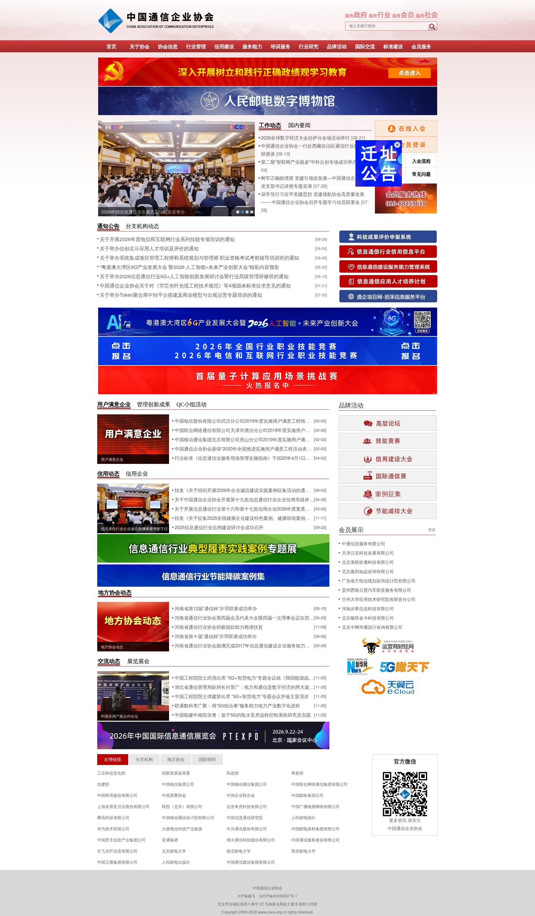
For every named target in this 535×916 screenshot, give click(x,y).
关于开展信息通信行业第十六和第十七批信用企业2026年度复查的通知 (244, 508)
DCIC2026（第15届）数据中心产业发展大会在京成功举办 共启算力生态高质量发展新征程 (251, 212)
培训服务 (280, 46)
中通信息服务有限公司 (363, 543)
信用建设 (224, 46)
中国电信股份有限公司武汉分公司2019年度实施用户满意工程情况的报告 (244, 420)
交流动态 (109, 661)
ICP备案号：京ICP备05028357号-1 (267, 895)
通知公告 (108, 226)
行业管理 (196, 46)
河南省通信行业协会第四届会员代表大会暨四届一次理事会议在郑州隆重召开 (244, 617)
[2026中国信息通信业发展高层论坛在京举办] (176, 168)
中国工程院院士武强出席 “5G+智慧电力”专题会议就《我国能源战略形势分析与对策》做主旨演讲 (244, 677)
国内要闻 (299, 125)
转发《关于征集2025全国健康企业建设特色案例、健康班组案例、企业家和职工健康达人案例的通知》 (244, 518)
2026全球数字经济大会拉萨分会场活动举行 (306, 137)
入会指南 (390, 174)
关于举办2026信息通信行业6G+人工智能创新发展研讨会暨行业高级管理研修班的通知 (194, 276)
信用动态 (108, 474)
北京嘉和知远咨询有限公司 (368, 571)
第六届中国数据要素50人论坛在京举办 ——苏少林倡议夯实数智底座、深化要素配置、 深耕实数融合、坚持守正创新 (237, 212)
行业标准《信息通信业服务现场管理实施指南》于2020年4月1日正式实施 (244, 458)
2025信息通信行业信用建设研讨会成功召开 (219, 527)
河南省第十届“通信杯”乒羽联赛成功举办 (216, 636)
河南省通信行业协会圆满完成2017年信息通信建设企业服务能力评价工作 (244, 645)
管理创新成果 (153, 404)
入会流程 (421, 161)
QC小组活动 (191, 404)
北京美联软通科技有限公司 (368, 562)
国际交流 (365, 46)
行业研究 (309, 46)
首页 (111, 46)
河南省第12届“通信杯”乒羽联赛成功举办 (216, 608)
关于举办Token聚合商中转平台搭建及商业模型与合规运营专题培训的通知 (181, 294)
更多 (432, 529)
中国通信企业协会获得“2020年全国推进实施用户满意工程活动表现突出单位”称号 (244, 448)
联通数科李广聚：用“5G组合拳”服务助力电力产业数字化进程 (237, 705)
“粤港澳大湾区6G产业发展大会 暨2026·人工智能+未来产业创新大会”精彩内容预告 (189, 266)
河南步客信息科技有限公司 (368, 608)
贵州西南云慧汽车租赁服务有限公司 (376, 590)
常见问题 (421, 174)
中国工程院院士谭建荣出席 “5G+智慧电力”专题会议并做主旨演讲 (242, 696)
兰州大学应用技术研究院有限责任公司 (378, 599)
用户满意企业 (114, 404)
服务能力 (252, 46)
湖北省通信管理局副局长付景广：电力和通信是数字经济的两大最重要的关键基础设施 (244, 687)
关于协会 (140, 46)
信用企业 (137, 474)
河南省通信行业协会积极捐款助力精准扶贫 (219, 627)
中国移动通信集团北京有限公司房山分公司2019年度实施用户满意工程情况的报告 (244, 439)
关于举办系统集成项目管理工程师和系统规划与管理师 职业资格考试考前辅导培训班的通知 (199, 257)
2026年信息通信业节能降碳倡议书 (247, 212)
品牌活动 (337, 46)
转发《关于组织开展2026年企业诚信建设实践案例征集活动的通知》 (244, 490)
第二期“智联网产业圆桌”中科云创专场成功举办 (309, 161)
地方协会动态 (115, 593)
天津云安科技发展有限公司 (368, 553)
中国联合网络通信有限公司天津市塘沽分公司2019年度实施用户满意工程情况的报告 (244, 430)
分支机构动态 (142, 226)
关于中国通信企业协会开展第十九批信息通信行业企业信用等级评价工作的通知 (244, 499)
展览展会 (138, 661)
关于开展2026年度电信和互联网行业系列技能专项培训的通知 (167, 239)
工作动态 (270, 125)
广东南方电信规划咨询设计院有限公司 (378, 580)
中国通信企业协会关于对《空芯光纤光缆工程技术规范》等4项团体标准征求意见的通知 (195, 285)
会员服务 (421, 46)
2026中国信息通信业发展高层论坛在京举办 (143, 212)
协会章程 (390, 161)
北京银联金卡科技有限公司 (368, 618)
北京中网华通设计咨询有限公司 (372, 627)
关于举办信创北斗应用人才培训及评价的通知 (149, 248)
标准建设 (393, 46)
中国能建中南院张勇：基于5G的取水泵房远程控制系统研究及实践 (243, 714)
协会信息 (168, 46)
